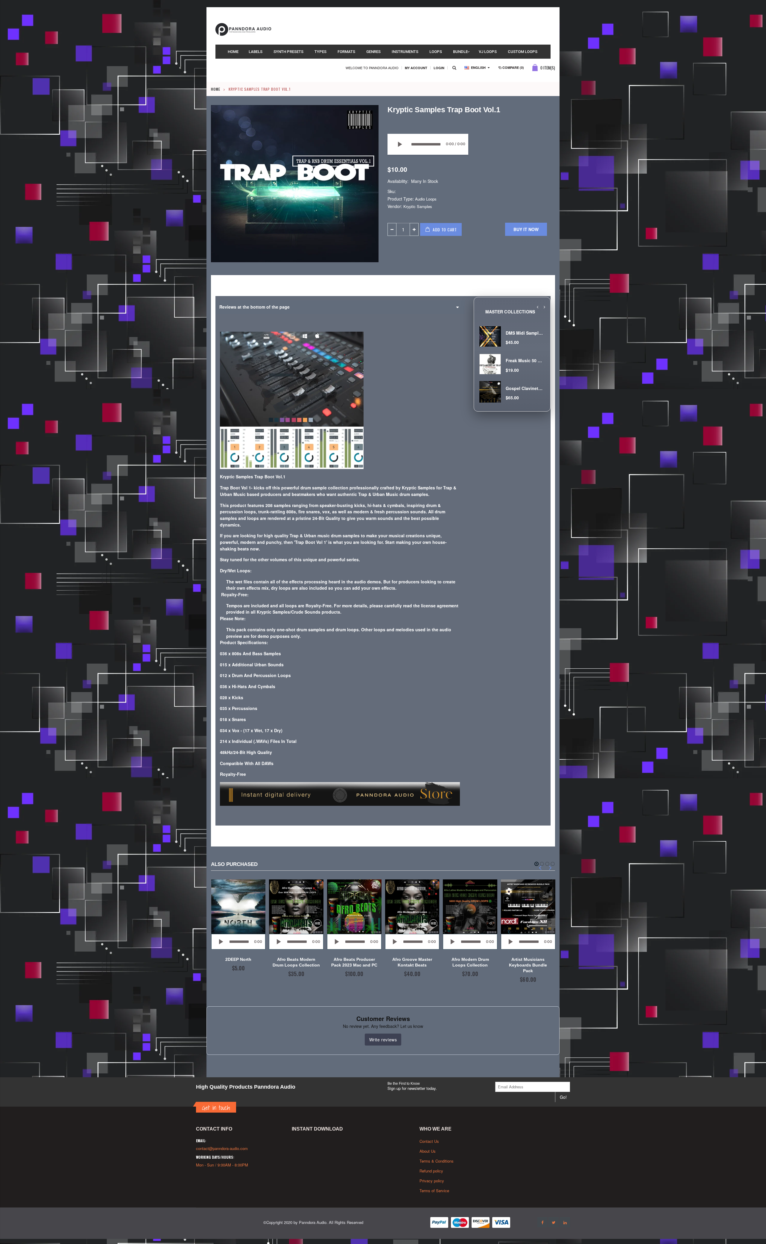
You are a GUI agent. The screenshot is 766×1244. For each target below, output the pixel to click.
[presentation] (537, 307)
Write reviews (383, 1040)
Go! (563, 1097)
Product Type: (400, 199)
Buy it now (526, 229)
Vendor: (394, 206)
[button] (536, 863)
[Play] (399, 144)
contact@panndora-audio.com (222, 1148)
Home (215, 89)
